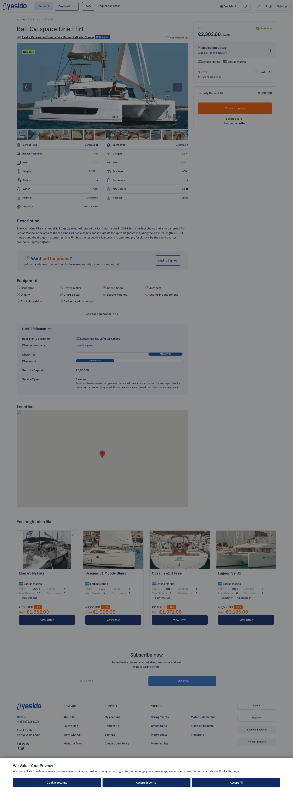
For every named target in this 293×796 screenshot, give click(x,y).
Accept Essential (146, 782)
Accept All (236, 782)
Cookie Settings (57, 782)
